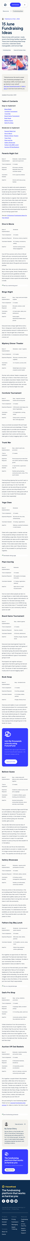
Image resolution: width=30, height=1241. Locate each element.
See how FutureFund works (12, 86)
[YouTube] (16, 1201)
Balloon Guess (8, 120)
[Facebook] (4, 1201)
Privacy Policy (15, 1209)
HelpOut (4, 1224)
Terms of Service (6, 1209)
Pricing (14, 1219)
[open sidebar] (24, 5)
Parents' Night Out (10, 131)
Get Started (15, 4)
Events (4, 1234)
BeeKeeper (5, 1219)
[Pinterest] (12, 1201)
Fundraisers (15, 1222)
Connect (4, 1222)
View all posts (19, 1124)
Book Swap (7, 118)
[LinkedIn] (8, 1201)
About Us (4, 1231)
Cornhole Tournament (10, 111)
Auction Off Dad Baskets (11, 147)
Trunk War (7, 114)
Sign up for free (11, 761)
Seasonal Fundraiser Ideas (20, 50)
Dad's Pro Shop (8, 123)
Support (23, 1233)
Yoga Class (7, 138)
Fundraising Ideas (18, 11)
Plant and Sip (8, 140)
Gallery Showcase (9, 142)
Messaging (15, 1224)
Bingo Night (7, 109)
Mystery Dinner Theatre (11, 136)
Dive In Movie (8, 133)
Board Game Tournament (11, 116)
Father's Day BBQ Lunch (11, 145)
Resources (6, 11)
